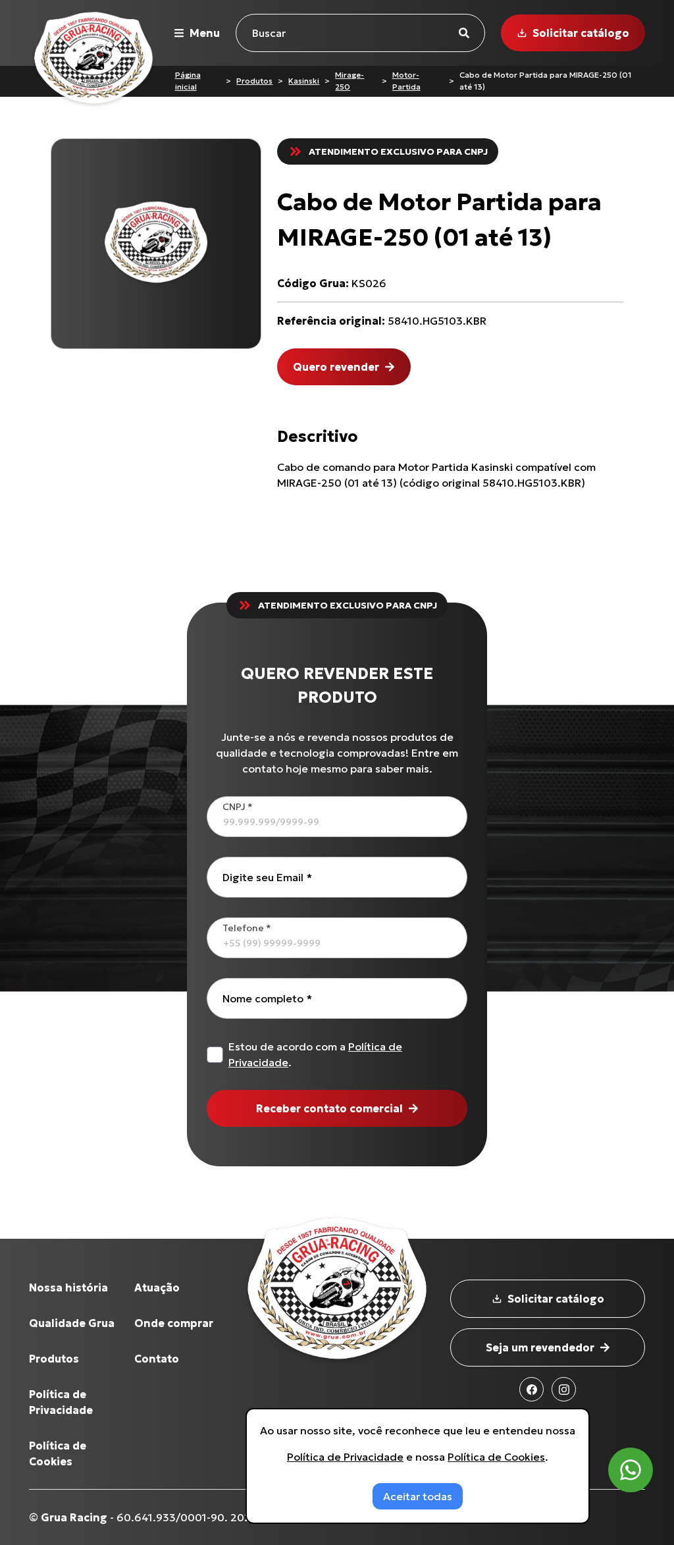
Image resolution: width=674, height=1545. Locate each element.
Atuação (157, 1287)
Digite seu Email (267, 877)
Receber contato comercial (329, 1108)
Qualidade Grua (72, 1323)
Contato (156, 1358)
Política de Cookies (496, 1456)
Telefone (246, 928)
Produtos (254, 81)
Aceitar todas (417, 1496)
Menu (205, 33)
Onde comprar (173, 1323)
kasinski (303, 81)
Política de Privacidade (345, 1456)
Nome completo (267, 998)
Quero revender (336, 366)
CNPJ (237, 807)
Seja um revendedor (540, 1347)
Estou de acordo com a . (315, 1054)
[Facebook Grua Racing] (531, 1389)
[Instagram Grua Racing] (564, 1389)
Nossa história (68, 1287)
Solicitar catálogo (580, 33)
